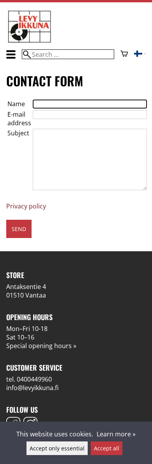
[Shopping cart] (124, 54)
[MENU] (11, 54)
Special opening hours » (41, 345)
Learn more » (116, 434)
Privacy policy (26, 206)
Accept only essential (57, 448)
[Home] (29, 42)
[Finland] (140, 54)
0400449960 (34, 379)
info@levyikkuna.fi (32, 387)
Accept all (106, 448)
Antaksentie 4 (26, 286)
